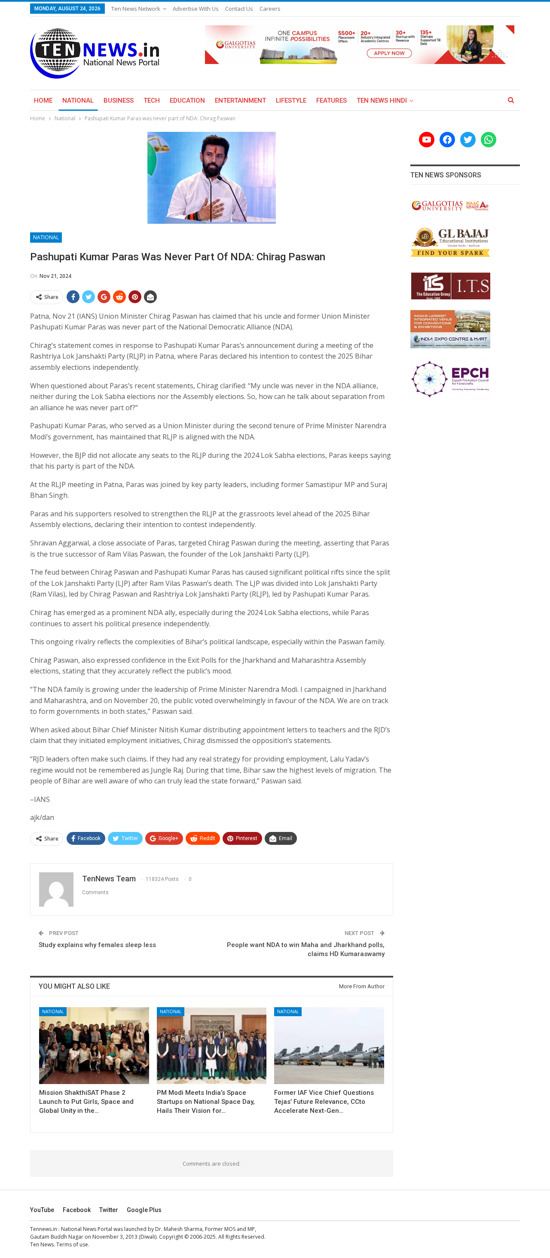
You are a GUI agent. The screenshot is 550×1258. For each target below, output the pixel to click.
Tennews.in (43, 1229)
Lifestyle (291, 100)
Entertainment (240, 100)
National (78, 100)
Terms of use (72, 1244)
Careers (270, 8)
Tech (152, 100)
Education (187, 100)
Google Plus (144, 1209)
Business (119, 100)
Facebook (77, 1209)
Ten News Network (135, 8)
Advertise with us (196, 8)
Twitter (108, 1209)
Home (43, 100)
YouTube (42, 1209)
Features (331, 100)
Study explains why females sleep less (98, 945)
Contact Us (239, 8)
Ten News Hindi (382, 100)
